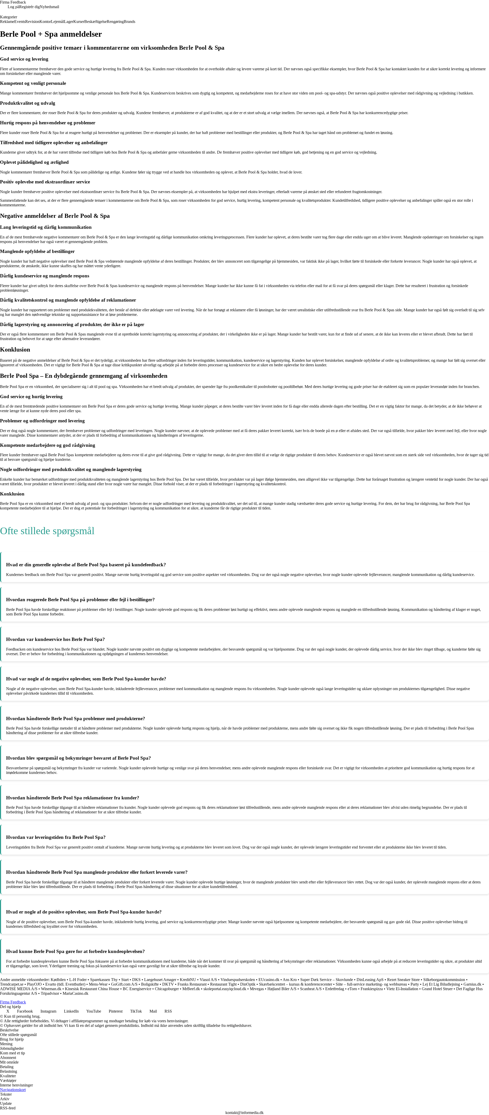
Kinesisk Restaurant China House (92, 989)
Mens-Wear (98, 984)
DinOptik (247, 984)
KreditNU (188, 979)
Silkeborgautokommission (444, 979)
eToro (352, 989)
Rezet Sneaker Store (403, 979)
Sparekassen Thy (104, 979)
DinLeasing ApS (370, 979)
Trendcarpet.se (11, 984)
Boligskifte (150, 984)
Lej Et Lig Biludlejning (441, 984)
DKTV (168, 984)
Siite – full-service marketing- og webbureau (371, 984)
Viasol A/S (208, 979)
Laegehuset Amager (160, 979)
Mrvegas (257, 989)
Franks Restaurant (192, 984)
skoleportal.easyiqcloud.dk (224, 989)
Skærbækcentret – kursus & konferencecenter (295, 984)
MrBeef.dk (191, 989)
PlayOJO (34, 984)
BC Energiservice (137, 989)
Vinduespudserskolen (238, 979)
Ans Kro (290, 979)
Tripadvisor (50, 993)
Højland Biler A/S (281, 989)
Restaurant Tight (223, 984)
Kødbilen (58, 979)
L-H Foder (78, 979)
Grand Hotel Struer (437, 989)
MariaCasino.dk (75, 993)
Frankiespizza (372, 989)
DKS (136, 979)
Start (125, 979)
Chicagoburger (167, 989)
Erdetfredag (334, 989)
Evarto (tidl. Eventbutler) (65, 984)
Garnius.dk (472, 984)
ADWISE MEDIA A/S (19, 989)
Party (415, 984)
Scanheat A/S (311, 989)
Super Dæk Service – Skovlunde (326, 979)
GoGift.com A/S (124, 984)
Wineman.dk (51, 989)
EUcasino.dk (269, 979)
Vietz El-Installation (402, 989)
